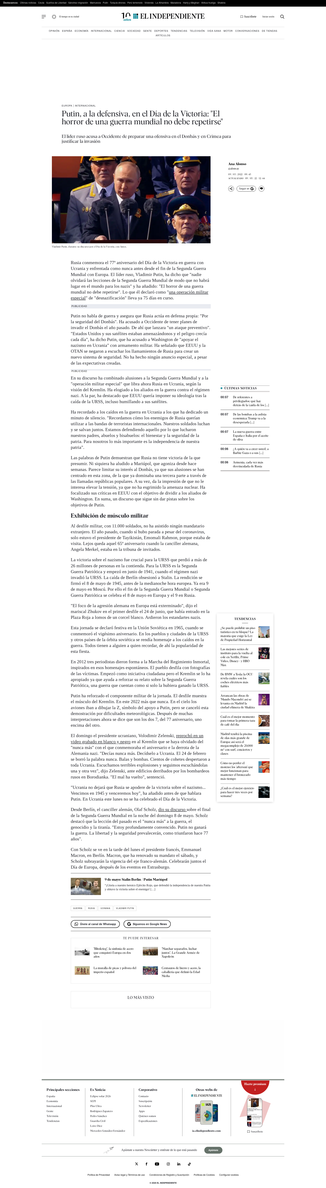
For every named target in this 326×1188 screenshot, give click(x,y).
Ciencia (119, 30)
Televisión (197, 30)
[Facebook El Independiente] (146, 1164)
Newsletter (145, 1106)
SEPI (93, 1101)
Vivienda (149, 2)
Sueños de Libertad (56, 2)
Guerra (77, 908)
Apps (142, 1110)
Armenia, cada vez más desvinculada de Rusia (248, 464)
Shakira (221, 2)
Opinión (54, 30)
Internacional (101, 30)
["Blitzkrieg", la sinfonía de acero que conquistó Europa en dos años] (82, 953)
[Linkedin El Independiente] (178, 1164)
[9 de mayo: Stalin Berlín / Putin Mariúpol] (86, 886)
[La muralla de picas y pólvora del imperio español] (82, 972)
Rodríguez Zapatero (101, 1110)
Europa (67, 105)
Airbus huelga (208, 2)
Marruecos (95, 2)
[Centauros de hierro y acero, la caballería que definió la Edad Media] (150, 972)
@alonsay (233, 168)
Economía (81, 30)
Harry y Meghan (191, 2)
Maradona (176, 2)
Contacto (143, 1096)
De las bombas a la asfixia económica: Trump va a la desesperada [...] (249, 418)
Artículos (163, 35)
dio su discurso (172, 809)
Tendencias (179, 30)
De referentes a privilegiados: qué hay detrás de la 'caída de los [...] (251, 401)
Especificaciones (148, 1120)
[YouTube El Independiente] (157, 1164)
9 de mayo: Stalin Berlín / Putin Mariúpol (136, 879)
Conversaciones (247, 30)
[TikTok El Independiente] (189, 1164)
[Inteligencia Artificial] (206, 1123)
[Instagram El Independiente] (168, 1164)
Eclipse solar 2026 (100, 1096)
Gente (147, 30)
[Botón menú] (44, 17)
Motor (228, 30)
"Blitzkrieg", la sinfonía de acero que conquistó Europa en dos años (113, 952)
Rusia (91, 908)
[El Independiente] (163, 17)
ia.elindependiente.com (206, 1130)
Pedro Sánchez (98, 1115)
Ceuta (41, 2)
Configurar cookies (229, 1174)
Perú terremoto (135, 2)
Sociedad (134, 30)
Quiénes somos (147, 1115)
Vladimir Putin (125, 908)
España (67, 30)
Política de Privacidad (99, 1174)
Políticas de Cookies (204, 1174)
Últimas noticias (28, 2)
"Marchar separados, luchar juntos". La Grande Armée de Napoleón (181, 952)
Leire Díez (96, 1125)
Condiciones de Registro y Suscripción (169, 1174)
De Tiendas (269, 30)
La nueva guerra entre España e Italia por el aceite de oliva (250, 435)
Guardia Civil (97, 1120)
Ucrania (105, 908)
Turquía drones (117, 2)
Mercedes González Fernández (107, 1130)
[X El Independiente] (136, 1164)
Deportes (161, 30)
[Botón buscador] (282, 17)
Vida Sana (214, 30)
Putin (105, 2)
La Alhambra (162, 2)
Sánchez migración (78, 2)
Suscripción (145, 1101)
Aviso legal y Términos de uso (129, 1174)
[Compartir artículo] (231, 189)
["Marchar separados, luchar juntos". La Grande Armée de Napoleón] (150, 953)
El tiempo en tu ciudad (69, 16)
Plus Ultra (95, 1106)
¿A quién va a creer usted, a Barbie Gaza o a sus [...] (251, 451)
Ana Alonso (237, 164)
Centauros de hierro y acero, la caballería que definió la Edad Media (181, 972)
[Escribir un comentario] (261, 189)
